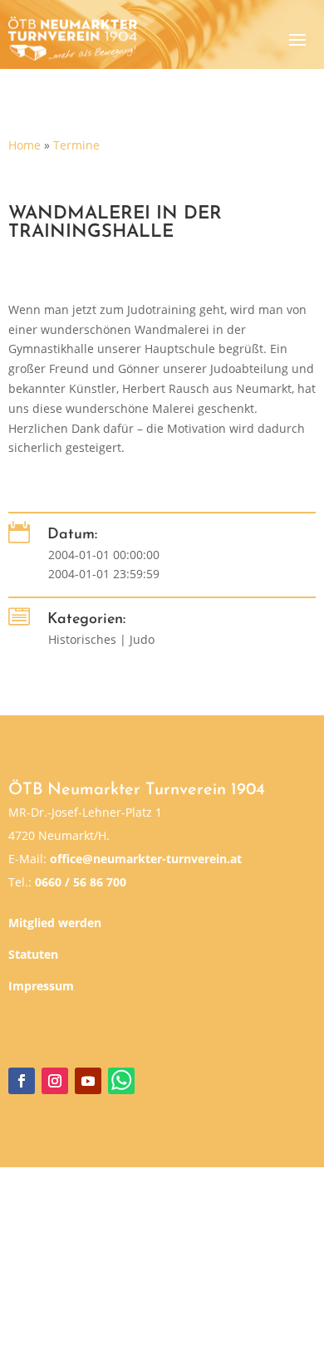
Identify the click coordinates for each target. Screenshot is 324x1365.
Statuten (33, 954)
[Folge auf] (121, 1081)
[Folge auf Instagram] (55, 1081)
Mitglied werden (54, 922)
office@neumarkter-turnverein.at (146, 859)
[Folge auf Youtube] (88, 1081)
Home (24, 145)
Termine (76, 145)
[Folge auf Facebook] (21, 1081)
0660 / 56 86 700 (80, 882)
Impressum (41, 986)
